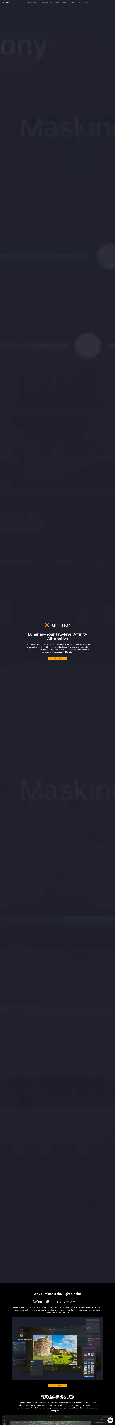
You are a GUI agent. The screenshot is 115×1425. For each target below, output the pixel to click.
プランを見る (57, 658)
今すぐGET (57, 1385)
